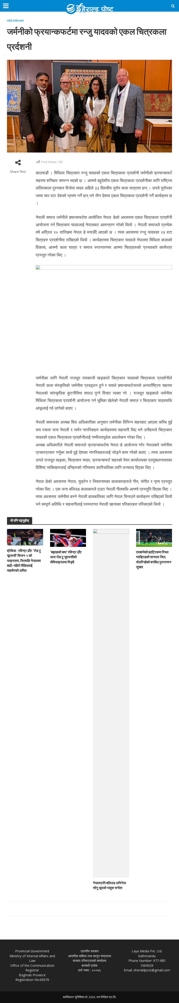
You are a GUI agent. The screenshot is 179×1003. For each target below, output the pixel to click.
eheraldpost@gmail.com (152, 970)
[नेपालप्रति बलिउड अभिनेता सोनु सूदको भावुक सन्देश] (111, 703)
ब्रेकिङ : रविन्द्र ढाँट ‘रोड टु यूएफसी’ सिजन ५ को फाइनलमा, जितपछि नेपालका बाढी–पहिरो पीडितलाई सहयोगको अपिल (24, 560)
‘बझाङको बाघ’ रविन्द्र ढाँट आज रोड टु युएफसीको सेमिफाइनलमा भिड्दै (66, 557)
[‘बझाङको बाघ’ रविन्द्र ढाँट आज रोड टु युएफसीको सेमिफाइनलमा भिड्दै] (68, 537)
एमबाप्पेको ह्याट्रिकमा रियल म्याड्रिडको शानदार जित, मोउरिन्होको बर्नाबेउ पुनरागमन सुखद (153, 559)
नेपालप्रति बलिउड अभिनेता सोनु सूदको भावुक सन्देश (109, 885)
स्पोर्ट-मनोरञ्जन (15, 21)
